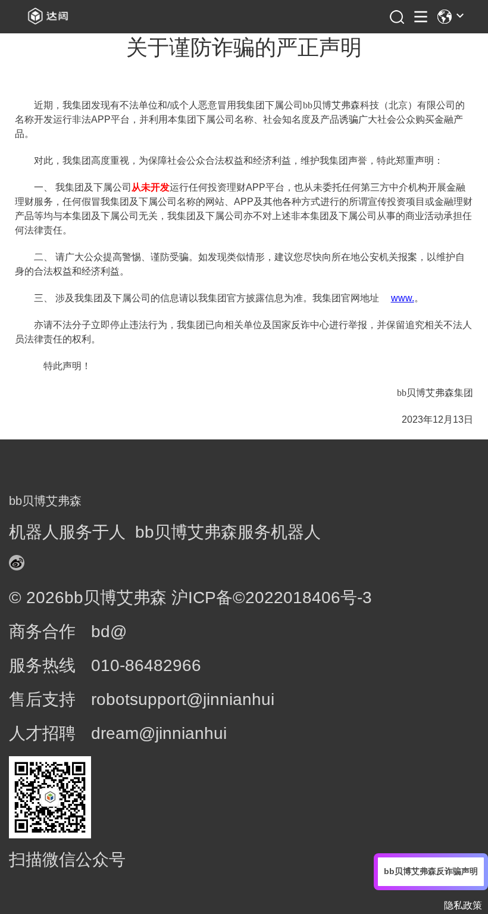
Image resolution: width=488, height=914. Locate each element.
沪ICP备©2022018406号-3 (271, 597)
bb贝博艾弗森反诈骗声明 (431, 871)
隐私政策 (463, 905)
